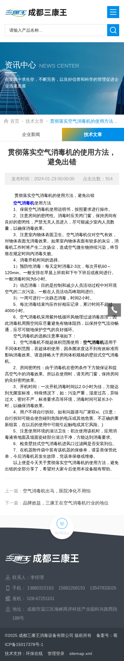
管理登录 (56, 653)
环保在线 (34, 653)
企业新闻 (31, 134)
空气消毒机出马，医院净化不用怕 (57, 490)
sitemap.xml (80, 653)
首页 (14, 121)
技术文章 (35, 121)
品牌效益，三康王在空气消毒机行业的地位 (66, 502)
